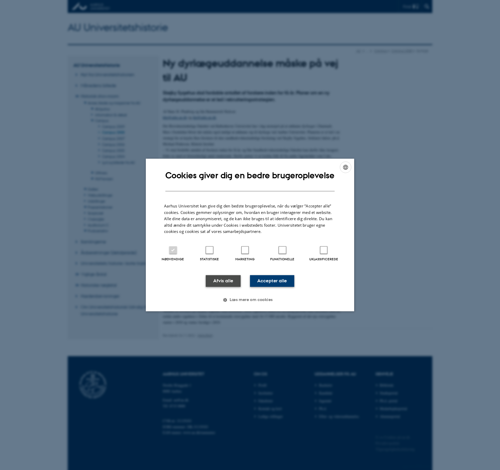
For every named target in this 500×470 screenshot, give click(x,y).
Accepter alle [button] (272, 281)
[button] (250, 300)
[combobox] (345, 167)
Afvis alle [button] (223, 281)
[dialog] (250, 235)
